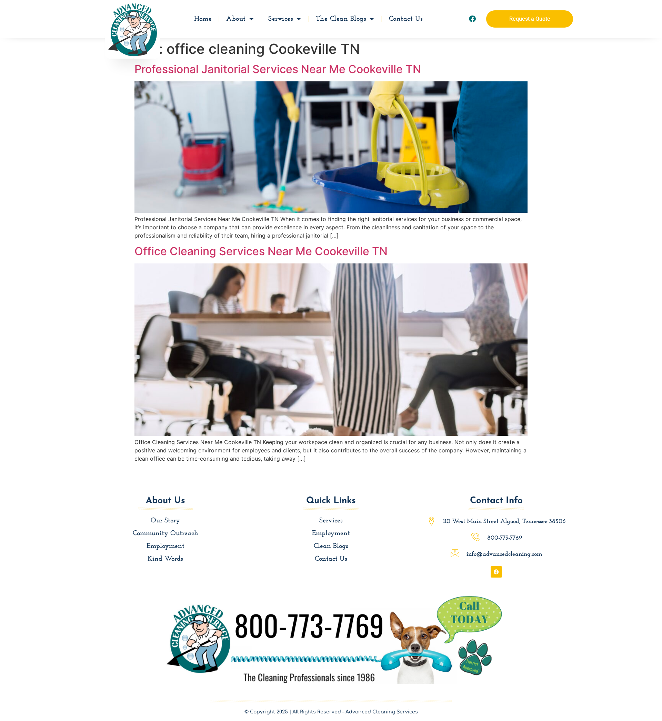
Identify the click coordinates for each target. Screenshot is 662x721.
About (236, 19)
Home (203, 19)
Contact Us (406, 19)
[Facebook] (472, 19)
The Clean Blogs (341, 19)
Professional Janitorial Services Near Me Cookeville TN (277, 69)
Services (280, 19)
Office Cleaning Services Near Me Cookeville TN (261, 251)
